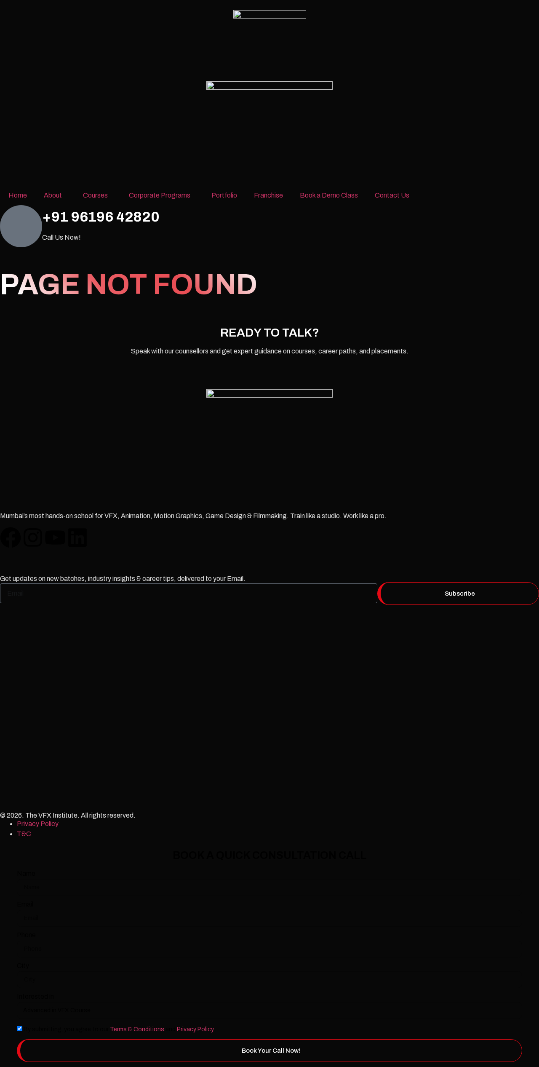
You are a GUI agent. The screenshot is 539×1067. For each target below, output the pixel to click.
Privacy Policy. (195, 1029)
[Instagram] (32, 537)
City (23, 966)
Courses (95, 195)
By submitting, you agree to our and (119, 1029)
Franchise (268, 195)
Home (17, 195)
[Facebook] (10, 537)
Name (26, 873)
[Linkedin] (77, 537)
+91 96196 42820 (101, 217)
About (53, 195)
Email (25, 904)
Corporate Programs (159, 195)
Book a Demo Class (329, 195)
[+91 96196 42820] (21, 226)
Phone (26, 935)
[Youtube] (55, 537)
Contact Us (392, 195)
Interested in (35, 996)
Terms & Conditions (137, 1029)
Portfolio (224, 195)
